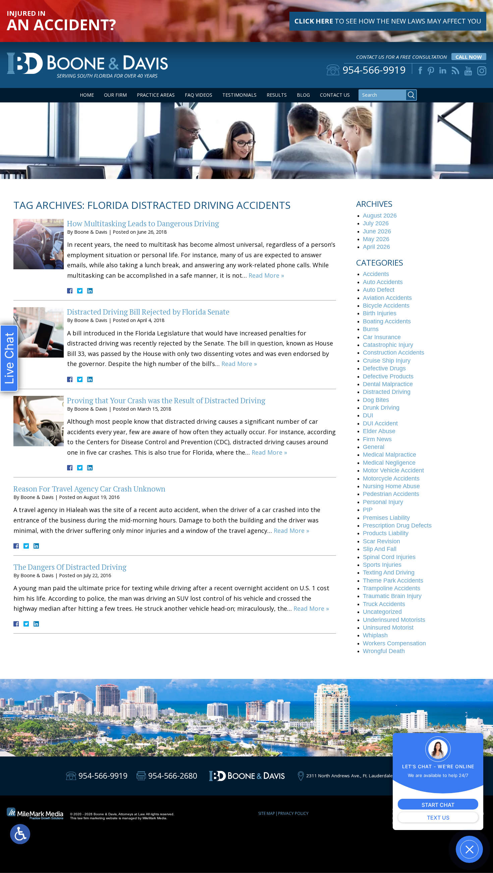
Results (277, 95)
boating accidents (387, 321)
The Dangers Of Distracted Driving (69, 567)
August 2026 (380, 215)
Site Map (266, 813)
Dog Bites (376, 400)
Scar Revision (381, 541)
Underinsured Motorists (394, 619)
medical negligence (389, 462)
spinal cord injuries (389, 557)
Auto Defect (378, 289)
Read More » (266, 275)
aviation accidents (387, 297)
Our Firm (115, 95)
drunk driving (381, 407)
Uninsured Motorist (388, 627)
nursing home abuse (391, 486)
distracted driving (386, 391)
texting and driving (389, 572)
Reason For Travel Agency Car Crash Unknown (89, 489)
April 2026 (376, 246)
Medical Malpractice (389, 454)
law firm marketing (91, 818)
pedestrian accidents (391, 494)
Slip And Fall (379, 549)
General (373, 447)
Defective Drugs (384, 368)
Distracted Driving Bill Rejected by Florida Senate (148, 312)
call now (468, 56)
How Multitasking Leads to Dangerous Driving (143, 223)
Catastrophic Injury (388, 344)
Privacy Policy (293, 813)
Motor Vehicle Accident (393, 470)
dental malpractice (388, 384)
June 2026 (377, 231)
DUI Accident (380, 423)
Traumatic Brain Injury (392, 596)
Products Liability (385, 533)
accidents (376, 274)
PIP (368, 509)
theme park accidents (393, 580)
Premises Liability (386, 517)
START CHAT (438, 804)
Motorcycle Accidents (391, 478)
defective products (388, 376)
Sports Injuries (382, 564)
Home (87, 95)
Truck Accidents (384, 604)
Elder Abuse (379, 431)
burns (371, 329)
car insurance (382, 337)
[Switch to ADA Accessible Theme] (20, 834)
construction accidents (393, 352)
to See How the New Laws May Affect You (387, 21)
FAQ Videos (198, 95)
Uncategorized (382, 611)
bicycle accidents (386, 305)
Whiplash (375, 635)
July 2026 (376, 223)
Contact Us (335, 95)
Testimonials (239, 95)
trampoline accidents (391, 588)
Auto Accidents (383, 282)
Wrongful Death (384, 651)
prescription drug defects (397, 525)
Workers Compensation (394, 643)
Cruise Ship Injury (386, 360)
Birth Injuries (379, 313)
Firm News (377, 439)
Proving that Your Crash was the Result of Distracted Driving (166, 400)
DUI (368, 415)
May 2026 (376, 239)
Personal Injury (383, 502)
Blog (303, 95)
